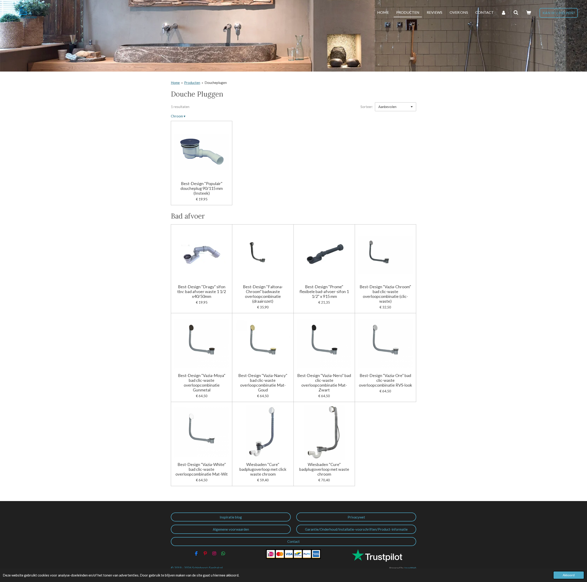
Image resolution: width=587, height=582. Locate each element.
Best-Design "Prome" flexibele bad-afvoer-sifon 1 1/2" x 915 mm (324, 291)
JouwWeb (410, 567)
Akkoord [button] (569, 575)
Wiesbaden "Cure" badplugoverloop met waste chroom (324, 469)
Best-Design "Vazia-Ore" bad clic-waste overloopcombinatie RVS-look (385, 380)
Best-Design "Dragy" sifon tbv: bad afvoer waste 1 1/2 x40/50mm (201, 291)
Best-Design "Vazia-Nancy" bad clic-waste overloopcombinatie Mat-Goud (262, 382)
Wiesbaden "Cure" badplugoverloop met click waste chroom (262, 469)
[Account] (503, 12)
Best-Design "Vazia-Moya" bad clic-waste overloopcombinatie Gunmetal (201, 382)
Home (175, 82)
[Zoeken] (516, 12)
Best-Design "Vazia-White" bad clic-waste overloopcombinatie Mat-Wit (201, 469)
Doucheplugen (216, 82)
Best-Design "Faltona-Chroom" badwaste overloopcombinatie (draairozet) (263, 294)
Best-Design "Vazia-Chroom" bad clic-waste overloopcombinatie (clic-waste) (385, 294)
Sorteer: (366, 107)
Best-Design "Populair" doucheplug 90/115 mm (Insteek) (201, 188)
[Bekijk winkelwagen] (528, 12)
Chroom (178, 116)
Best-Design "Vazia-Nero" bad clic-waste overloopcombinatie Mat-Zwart (324, 382)
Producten (192, 82)
